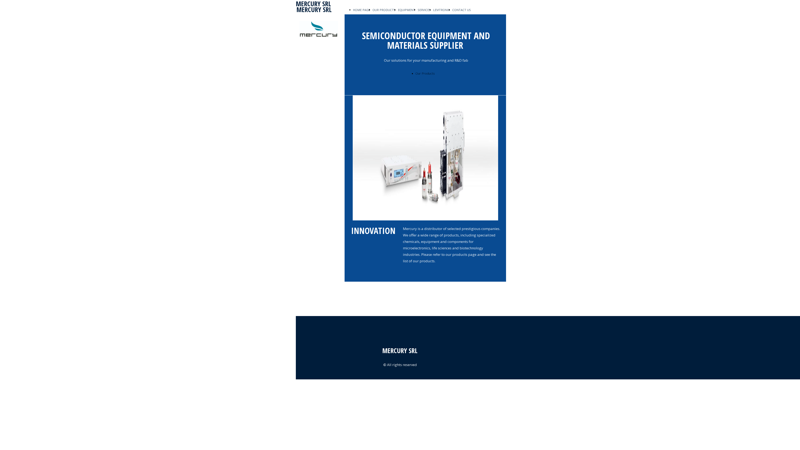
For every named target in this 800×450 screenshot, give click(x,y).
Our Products (425, 73)
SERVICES (424, 10)
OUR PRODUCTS (383, 10)
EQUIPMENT (406, 10)
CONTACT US (461, 10)
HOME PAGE (361, 10)
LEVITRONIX (441, 10)
